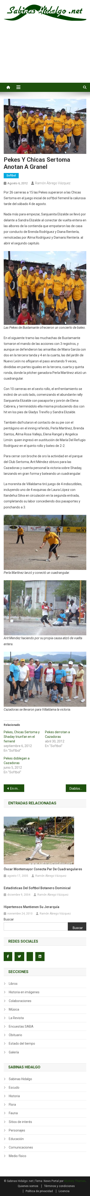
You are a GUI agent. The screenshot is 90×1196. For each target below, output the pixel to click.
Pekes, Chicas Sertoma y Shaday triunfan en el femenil (22, 736)
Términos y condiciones (59, 1186)
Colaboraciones (20, 1001)
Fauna (13, 1113)
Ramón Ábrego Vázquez (52, 183)
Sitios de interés (20, 1122)
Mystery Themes (75, 1181)
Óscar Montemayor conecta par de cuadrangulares (43, 869)
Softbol (11, 175)
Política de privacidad (39, 1191)
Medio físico (17, 1156)
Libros (13, 983)
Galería (14, 1052)
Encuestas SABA (21, 1026)
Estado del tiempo (22, 1043)
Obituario (15, 1035)
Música (14, 1009)
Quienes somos (28, 1186)
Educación (16, 1139)
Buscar (9, 919)
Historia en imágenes (24, 992)
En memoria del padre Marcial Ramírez (17, 788)
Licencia (64, 1191)
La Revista (16, 1018)
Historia (14, 1096)
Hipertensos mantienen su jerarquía (31, 907)
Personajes (17, 1130)
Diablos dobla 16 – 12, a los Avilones (78, 788)
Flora (12, 1104)
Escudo (14, 1087)
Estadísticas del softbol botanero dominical (37, 888)
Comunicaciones (21, 1147)
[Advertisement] (45, 56)
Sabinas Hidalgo (20, 1079)
